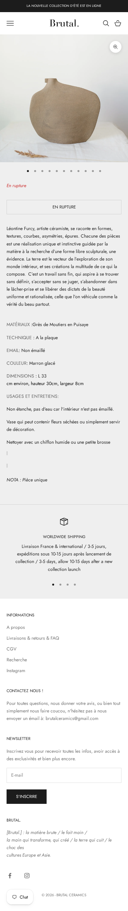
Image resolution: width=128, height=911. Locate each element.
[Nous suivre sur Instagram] (27, 875)
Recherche (17, 659)
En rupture (64, 207)
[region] (64, 545)
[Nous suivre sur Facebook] (10, 875)
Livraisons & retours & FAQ (33, 638)
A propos (16, 627)
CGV (11, 649)
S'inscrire (26, 796)
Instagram (16, 670)
